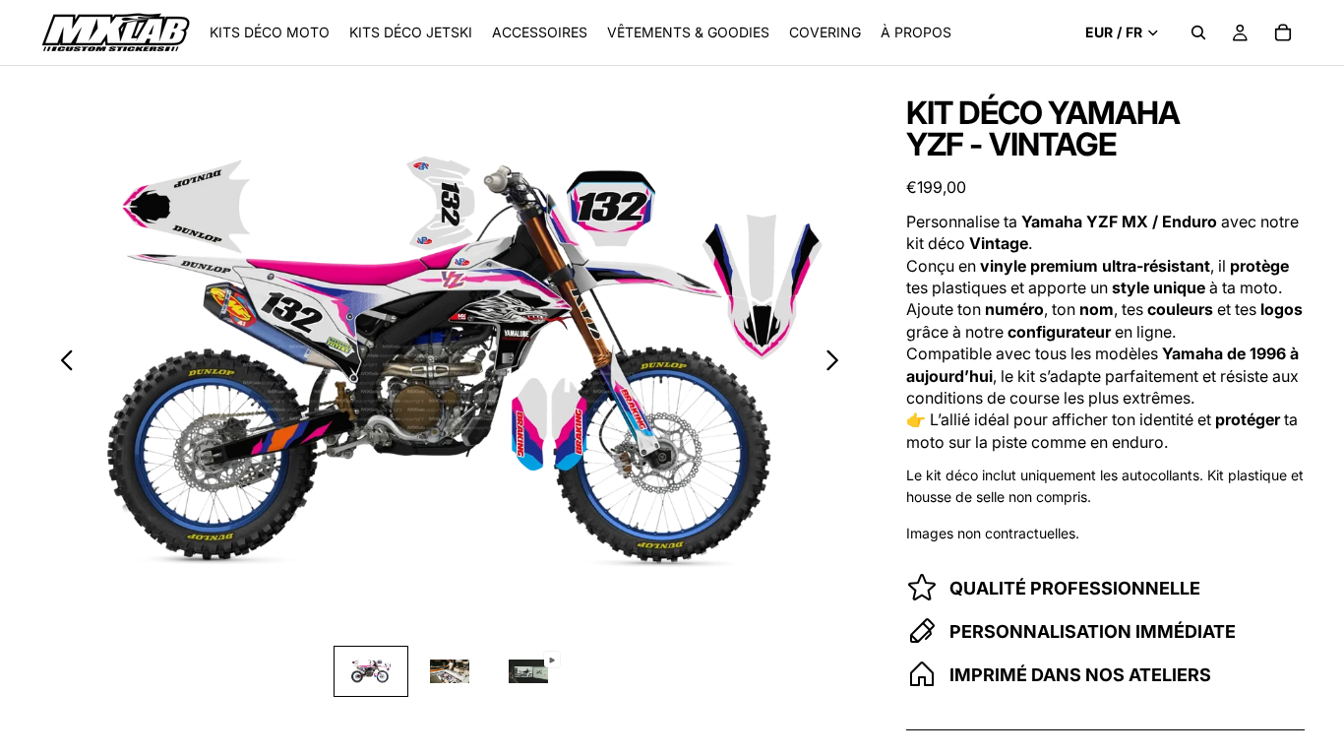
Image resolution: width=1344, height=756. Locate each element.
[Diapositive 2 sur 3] (449, 671)
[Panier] (1283, 32)
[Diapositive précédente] (61, 363)
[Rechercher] (1198, 32)
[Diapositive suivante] (838, 363)
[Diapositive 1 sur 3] (371, 671)
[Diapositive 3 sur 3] (528, 671)
